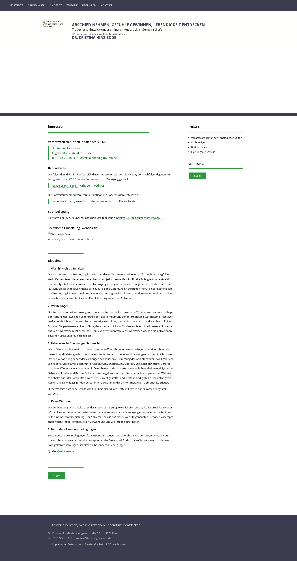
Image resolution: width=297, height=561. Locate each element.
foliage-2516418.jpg (64, 185)
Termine (72, 5)
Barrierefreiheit (94, 544)
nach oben (119, 544)
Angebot (56, 5)
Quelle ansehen (66, 451)
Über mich (89, 5)
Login (56, 475)
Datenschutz (75, 544)
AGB (108, 544)
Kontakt (106, 5)
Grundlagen (36, 5)
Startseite (16, 5)
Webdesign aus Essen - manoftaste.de (71, 239)
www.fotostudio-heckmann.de (94, 201)
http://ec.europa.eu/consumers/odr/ (138, 218)
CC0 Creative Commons (83, 179)
